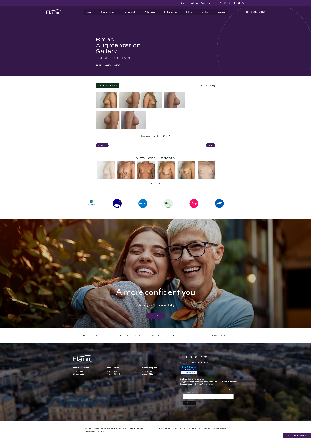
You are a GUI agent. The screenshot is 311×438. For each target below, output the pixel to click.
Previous (102, 145)
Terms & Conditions (166, 429)
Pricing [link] (189, 12)
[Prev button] (152, 184)
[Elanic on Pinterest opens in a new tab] (239, 2)
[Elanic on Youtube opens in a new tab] (229, 2)
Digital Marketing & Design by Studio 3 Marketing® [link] (125, 429)
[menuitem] (215, 2)
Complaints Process (199, 429)
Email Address (190, 392)
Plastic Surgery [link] (107, 12)
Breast (117, 65)
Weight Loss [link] (150, 12)
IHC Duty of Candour (182, 429)
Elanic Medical (187, 3)
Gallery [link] (205, 12)
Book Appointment (204, 3)
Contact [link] (221, 12)
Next (210, 145)
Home (98, 65)
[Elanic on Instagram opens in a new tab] (215, 2)
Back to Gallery (207, 85)
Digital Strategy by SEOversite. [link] (96, 431)
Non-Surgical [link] (129, 12)
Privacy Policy (213, 429)
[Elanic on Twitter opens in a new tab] (225, 2)
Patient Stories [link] (170, 12)
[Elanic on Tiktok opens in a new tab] (234, 2)
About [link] (89, 12)
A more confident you (155, 296)
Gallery (107, 65)
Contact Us (155, 315)
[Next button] (159, 184)
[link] (255, 12)
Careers (223, 429)
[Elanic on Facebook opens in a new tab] (220, 2)
